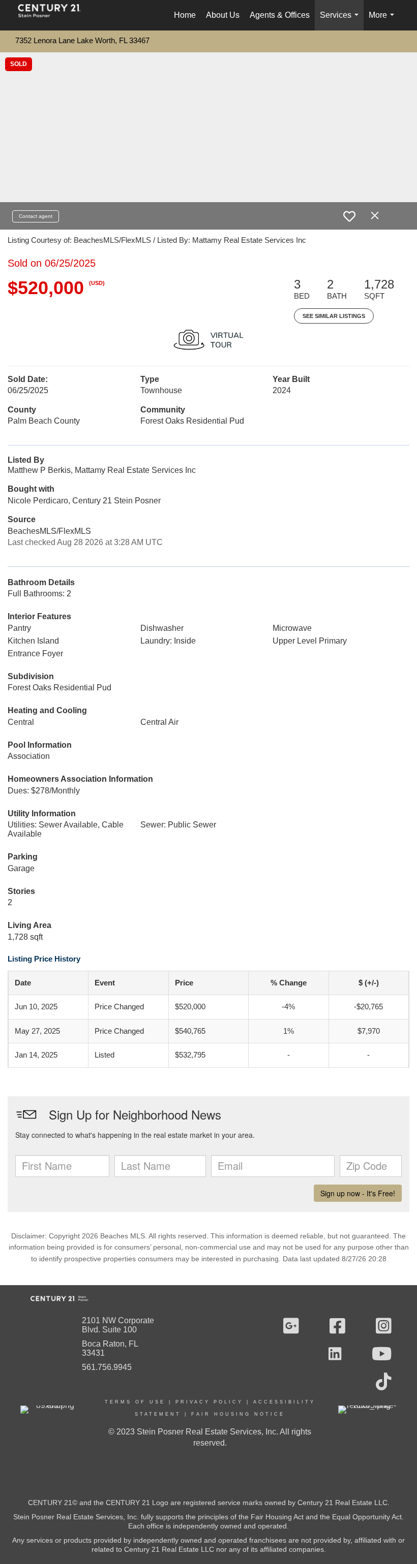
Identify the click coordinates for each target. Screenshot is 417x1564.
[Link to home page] (54, 15)
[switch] (349, 216)
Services (341, 20)
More (383, 20)
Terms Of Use (135, 1402)
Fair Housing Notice (238, 1414)
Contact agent (35, 216)
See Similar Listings (334, 316)
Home (185, 15)
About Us (223, 15)
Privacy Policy (209, 1402)
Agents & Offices (280, 15)
